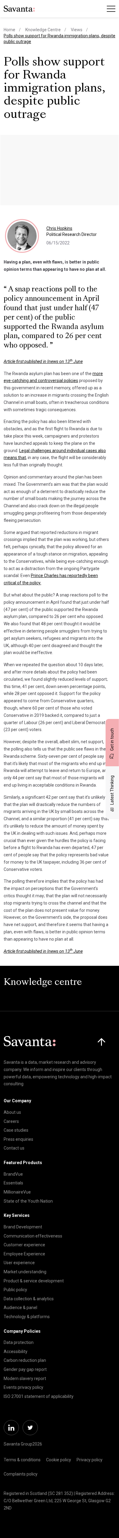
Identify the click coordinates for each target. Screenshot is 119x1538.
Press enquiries (18, 1139)
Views (76, 29)
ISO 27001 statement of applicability (39, 1396)
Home (9, 29)
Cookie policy (58, 1459)
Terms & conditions (22, 1459)
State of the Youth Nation (28, 1201)
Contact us (14, 1148)
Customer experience (24, 1244)
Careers (11, 1121)
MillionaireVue (17, 1192)
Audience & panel (20, 1307)
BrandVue (13, 1174)
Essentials (13, 1182)
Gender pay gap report (25, 1369)
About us (12, 1112)
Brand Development (23, 1226)
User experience (19, 1262)
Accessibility (15, 1351)
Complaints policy (21, 1474)
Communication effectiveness (33, 1236)
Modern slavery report (25, 1378)
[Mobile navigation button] (111, 9)
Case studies (16, 1130)
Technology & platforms (27, 1316)
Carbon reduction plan (25, 1360)
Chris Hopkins (59, 228)
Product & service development (34, 1280)
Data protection (19, 1342)
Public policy (15, 1289)
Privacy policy (90, 1459)
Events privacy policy (23, 1387)
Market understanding (25, 1271)
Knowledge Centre (43, 29)
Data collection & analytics (29, 1298)
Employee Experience (24, 1253)
